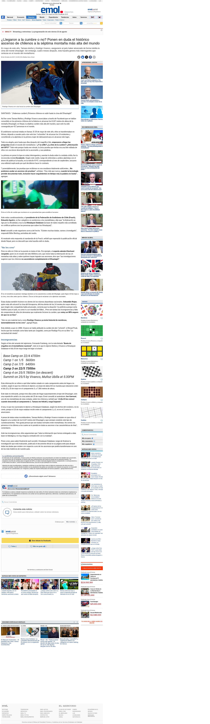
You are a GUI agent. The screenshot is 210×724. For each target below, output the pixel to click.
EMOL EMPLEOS (45, 713)
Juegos (84, 301)
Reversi (83, 338)
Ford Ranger (94, 601)
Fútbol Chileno (59, 20)
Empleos (64, 1)
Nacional (10, 17)
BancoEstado (65, 626)
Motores (28, 20)
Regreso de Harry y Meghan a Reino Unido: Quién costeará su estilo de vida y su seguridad (91, 275)
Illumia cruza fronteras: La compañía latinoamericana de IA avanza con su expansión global (30, 641)
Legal (25, 1)
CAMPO (75, 709)
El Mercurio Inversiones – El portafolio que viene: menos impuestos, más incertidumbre (10, 642)
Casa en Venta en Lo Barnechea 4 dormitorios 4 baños (96, 590)
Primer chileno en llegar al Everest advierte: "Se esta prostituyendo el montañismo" (92, 146)
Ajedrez (83, 379)
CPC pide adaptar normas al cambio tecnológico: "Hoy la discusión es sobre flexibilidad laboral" (90, 209)
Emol (3, 1)
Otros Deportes (36, 20)
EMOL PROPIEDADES (46, 711)
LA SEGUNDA (76, 715)
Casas (85, 1)
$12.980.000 (95, 615)
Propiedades (55, 1)
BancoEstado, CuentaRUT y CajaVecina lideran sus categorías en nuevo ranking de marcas (69, 641)
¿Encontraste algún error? (42, 476)
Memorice (84, 359)
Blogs (19, 1)
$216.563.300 (87, 582)
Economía (20, 17)
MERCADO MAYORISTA (91, 715)
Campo (31, 1)
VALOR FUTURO (92, 713)
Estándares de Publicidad (75, 722)
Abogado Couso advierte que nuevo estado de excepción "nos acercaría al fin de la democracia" (91, 188)
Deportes (31, 17)
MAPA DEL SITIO (44, 717)
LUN (74, 713)
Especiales (50, 20)
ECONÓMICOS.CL (93, 709)
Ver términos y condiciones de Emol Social (40, 569)
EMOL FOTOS (25, 715)
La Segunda (93, 1)
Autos (47, 1)
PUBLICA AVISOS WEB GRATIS (91, 568)
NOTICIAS (5, 709)
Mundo (42, 17)
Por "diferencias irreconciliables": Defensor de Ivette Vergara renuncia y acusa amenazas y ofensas (91, 499)
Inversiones (39, 1)
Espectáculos (53, 17)
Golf (23, 20)
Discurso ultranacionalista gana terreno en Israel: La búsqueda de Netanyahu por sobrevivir (91, 256)
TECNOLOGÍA (6, 717)
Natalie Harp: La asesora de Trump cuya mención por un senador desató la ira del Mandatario (92, 294)
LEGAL (61, 717)
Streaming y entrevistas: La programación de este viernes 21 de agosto (40, 32)
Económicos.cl (74, 1)
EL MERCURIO (63, 713)
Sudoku (83, 420)
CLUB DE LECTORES (65, 709)
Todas (44, 20)
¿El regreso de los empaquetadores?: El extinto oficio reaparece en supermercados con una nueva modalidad (91, 509)
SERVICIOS (24, 711)
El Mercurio (11, 1)
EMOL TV (23, 713)
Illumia (23, 626)
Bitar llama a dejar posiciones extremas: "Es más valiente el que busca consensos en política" (91, 230)
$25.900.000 (95, 604)
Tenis (19, 20)
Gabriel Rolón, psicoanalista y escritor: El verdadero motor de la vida (91, 101)
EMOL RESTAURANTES (27, 717)
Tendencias (65, 17)
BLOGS (61, 715)
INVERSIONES (77, 711)
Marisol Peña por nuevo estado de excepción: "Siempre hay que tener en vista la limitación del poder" (91, 167)
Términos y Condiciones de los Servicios (57, 722)
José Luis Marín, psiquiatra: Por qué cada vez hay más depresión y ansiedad (91, 81)
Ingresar (90, 11)
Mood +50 (43, 626)
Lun (100, 1)
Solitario (84, 400)
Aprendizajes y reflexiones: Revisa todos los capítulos (92, 120)
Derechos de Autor (27, 722)
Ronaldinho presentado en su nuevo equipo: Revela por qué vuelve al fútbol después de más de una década (92, 477)
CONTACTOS (44, 715)
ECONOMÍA (5, 711)
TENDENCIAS (24, 709)
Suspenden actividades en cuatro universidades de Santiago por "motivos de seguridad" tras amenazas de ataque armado (92, 531)
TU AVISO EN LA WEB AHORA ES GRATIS (91, 622)
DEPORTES (5, 713)
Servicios (83, 17)
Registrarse (97, 11)
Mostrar (52, 5)
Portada (9, 20)
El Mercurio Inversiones (10, 626)
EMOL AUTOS (44, 709)
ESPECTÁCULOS (7, 715)
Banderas (84, 318)
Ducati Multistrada (96, 612)
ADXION (90, 711)
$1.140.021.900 (87, 595)
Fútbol (15, 20)
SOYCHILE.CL (76, 717)
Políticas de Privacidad (39, 722)
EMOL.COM (62, 711)
